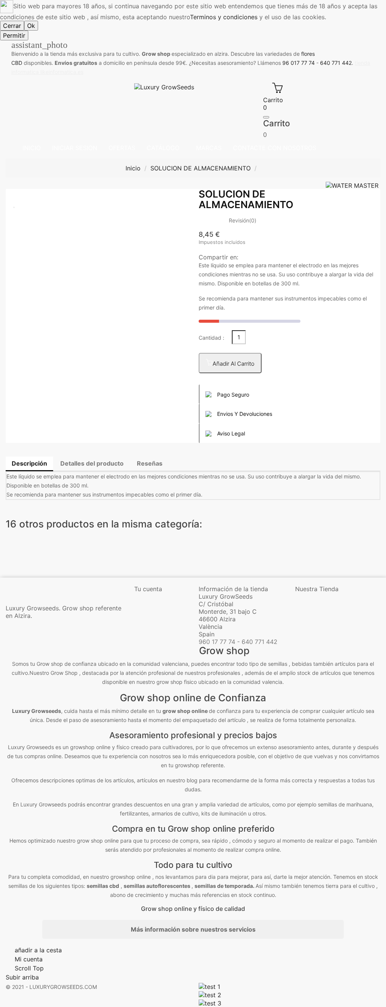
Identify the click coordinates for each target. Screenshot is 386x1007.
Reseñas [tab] (149, 463)
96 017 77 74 (298, 63)
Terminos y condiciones (223, 17)
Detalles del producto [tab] (92, 463)
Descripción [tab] (29, 463)
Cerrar (12, 25)
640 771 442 (336, 63)
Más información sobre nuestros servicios (193, 929)
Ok (31, 25)
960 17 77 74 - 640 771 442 (238, 641)
